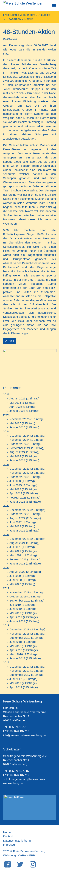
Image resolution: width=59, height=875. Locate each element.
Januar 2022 (17, 530)
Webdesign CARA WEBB (19, 855)
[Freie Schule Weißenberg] (22, 5)
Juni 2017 (15, 679)
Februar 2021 (17, 559)
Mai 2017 (15, 683)
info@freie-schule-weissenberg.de (24, 735)
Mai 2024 (15, 456)
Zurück (9, 341)
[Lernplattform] (29, 807)
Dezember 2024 (19, 435)
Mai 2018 (15, 646)
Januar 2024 (17, 460)
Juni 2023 (15, 485)
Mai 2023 (15, 489)
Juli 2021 (15, 547)
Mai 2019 (15, 613)
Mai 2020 (15, 584)
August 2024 (17, 452)
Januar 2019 (17, 621)
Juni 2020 (15, 580)
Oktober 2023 (18, 477)
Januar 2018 (17, 658)
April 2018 (15, 650)
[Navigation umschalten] (54, 5)
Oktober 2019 (18, 596)
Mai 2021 (15, 551)
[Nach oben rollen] (52, 857)
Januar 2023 (17, 501)
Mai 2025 (15, 423)
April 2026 (15, 406)
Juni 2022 (15, 522)
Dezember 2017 (19, 666)
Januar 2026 (17, 410)
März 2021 (16, 555)
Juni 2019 (15, 608)
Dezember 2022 (19, 509)
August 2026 (17, 398)
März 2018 (16, 654)
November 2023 (19, 472)
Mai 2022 (15, 526)
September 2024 (19, 448)
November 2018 (19, 633)
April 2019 (15, 617)
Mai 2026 (15, 402)
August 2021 (17, 542)
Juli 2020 (15, 575)
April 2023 (15, 493)
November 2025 (19, 419)
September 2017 (19, 674)
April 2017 (15, 687)
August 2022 (17, 518)
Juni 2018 (15, 641)
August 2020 (17, 571)
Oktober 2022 (18, 514)
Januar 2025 (17, 427)
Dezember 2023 (19, 468)
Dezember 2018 (19, 629)
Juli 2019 (15, 604)
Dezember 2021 (19, 538)
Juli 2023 (15, 481)
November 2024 (19, 439)
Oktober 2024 (18, 444)
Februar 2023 (17, 497)
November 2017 (19, 670)
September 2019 (19, 600)
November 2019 (19, 592)
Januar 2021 (17, 563)
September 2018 (19, 637)
